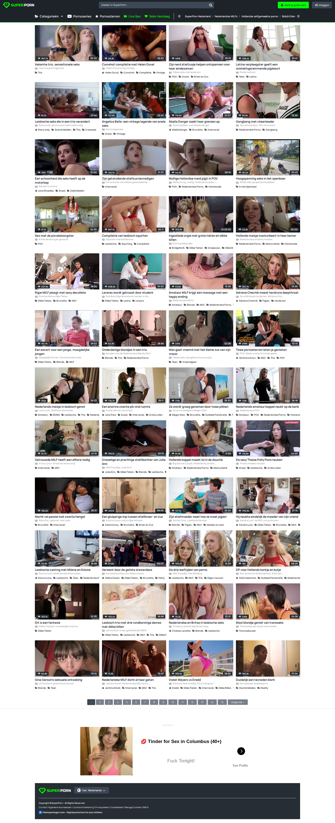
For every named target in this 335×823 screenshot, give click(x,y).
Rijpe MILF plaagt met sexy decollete (60, 293)
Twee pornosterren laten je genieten (261, 350)
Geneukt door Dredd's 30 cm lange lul (192, 683)
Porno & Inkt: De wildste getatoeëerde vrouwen (128, 182)
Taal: (92, 790)
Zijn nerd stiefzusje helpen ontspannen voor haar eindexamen (199, 66)
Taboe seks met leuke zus (186, 72)
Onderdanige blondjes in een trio (124, 350)
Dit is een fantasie (47, 623)
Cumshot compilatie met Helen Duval (128, 64)
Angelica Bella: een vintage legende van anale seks (134, 124)
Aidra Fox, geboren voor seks (54, 520)
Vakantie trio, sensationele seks (57, 64)
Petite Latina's (247, 72)
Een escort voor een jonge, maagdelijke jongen (62, 352)
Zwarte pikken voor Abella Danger (190, 125)
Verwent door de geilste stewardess (127, 570)
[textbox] (153, 5)
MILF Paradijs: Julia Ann (118, 467)
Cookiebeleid (116, 807)
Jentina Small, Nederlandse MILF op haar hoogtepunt (128, 683)
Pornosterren (110, 16)
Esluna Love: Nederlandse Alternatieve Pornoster (61, 573)
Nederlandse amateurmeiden (256, 239)
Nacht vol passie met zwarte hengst (60, 517)
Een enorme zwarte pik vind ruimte (126, 407)
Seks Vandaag (159, 16)
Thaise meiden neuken (252, 463)
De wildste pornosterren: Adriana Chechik (262, 296)
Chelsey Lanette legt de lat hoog (190, 626)
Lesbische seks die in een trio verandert (62, 122)
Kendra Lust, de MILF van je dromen (259, 520)
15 (222, 702)
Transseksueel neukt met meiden (258, 626)
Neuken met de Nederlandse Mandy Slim (127, 353)
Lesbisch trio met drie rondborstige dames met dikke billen (131, 625)
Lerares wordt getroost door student (127, 293)
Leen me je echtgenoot (51, 68)
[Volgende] (298, 16)
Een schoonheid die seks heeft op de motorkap (60, 180)
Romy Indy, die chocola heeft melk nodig (60, 125)
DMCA (145, 807)
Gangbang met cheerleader (255, 122)
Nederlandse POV (249, 410)
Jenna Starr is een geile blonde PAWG (126, 630)
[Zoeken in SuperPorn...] (210, 5)
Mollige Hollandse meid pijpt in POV (193, 178)
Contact (43, 807)
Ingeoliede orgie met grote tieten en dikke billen (198, 238)
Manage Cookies (133, 807)
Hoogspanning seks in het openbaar (261, 178)
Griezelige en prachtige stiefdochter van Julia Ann (134, 462)
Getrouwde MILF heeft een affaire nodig (62, 460)
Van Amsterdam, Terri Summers (257, 125)
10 (173, 702)
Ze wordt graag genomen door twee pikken (198, 407)
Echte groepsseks (182, 243)
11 (183, 702)
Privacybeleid (102, 807)
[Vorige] (179, 16)
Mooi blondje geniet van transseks (259, 623)
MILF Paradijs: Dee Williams (187, 573)
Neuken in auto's (47, 186)
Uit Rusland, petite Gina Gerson (56, 683)
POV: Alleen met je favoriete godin (258, 353)
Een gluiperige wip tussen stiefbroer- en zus (132, 517)
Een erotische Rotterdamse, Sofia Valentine (262, 573)
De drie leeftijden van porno (188, 570)
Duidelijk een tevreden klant (255, 680)
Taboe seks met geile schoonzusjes (192, 357)
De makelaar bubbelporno (253, 683)
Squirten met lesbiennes (119, 239)
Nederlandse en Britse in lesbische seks (196, 623)
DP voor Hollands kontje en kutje (258, 570)
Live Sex (135, 16)
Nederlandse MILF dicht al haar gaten (128, 680)
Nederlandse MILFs (226, 16)
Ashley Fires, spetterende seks (189, 520)
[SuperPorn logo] (18, 6)
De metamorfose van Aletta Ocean (124, 573)
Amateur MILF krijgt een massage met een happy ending (198, 295)
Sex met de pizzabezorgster (54, 236)
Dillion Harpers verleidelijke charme (58, 626)
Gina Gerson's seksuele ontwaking (58, 680)
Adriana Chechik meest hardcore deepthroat (267, 293)
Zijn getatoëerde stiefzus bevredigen (128, 178)
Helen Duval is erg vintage (120, 68)
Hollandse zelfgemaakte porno (260, 16)
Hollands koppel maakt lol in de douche (196, 460)
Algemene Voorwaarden (60, 807)
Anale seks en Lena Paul (118, 410)
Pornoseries (82, 16)
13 (202, 702)
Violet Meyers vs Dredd (185, 680)
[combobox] (156, 5)
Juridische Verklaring (83, 807)
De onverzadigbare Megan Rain (189, 410)
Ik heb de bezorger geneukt (53, 239)
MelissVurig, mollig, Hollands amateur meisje (195, 182)
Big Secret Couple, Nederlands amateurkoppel (195, 463)
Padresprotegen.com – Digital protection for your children (72, 812)
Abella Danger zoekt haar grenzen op (194, 122)
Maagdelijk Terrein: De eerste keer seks (59, 357)
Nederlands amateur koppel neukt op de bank (267, 407)
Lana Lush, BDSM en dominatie (55, 410)
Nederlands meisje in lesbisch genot (60, 407)
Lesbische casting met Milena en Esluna (63, 570)
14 (212, 702)
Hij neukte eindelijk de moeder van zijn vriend (267, 517)
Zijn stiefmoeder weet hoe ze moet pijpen (198, 517)
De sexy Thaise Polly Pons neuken (259, 460)
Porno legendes (114, 129)
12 (192, 702)
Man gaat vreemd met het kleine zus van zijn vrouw (200, 352)
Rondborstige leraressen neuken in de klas (128, 296)
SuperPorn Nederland (198, 16)
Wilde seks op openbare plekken (257, 182)
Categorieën (49, 16)
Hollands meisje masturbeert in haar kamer (266, 236)
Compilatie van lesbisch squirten (125, 236)
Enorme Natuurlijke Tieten (53, 296)
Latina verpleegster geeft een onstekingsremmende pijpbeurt (258, 66)
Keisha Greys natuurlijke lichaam (124, 520)
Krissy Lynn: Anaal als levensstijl (56, 463)
